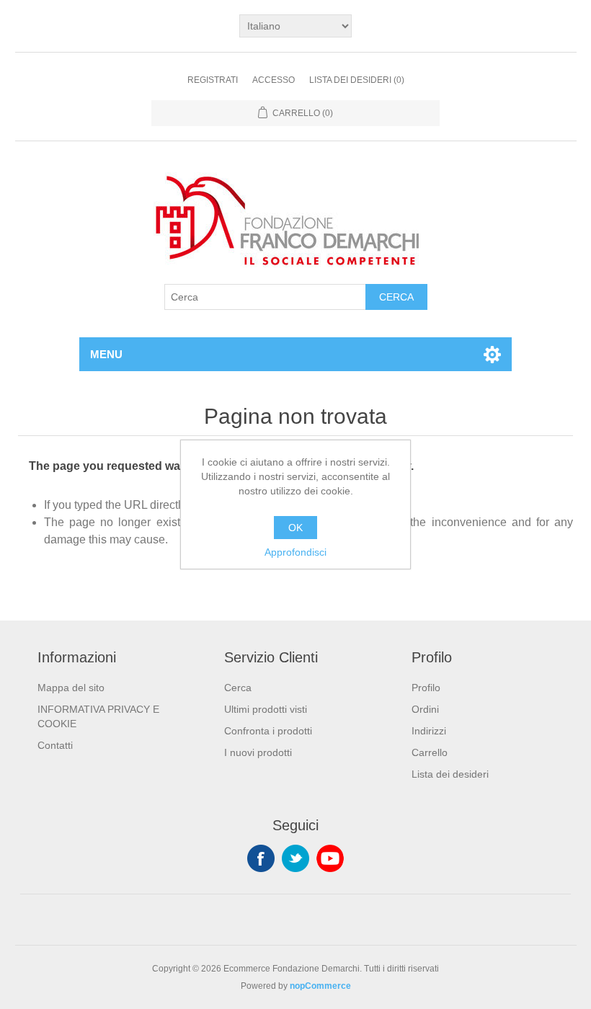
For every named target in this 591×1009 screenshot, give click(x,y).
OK (295, 527)
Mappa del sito (71, 687)
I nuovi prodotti (258, 752)
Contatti (55, 745)
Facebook (261, 858)
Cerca (396, 297)
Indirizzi (429, 731)
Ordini (425, 709)
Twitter (295, 858)
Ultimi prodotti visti (265, 709)
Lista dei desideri (450, 774)
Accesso (273, 80)
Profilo (426, 687)
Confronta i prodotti (268, 731)
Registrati (212, 80)
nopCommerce (320, 986)
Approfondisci (295, 552)
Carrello (430, 752)
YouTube (330, 858)
